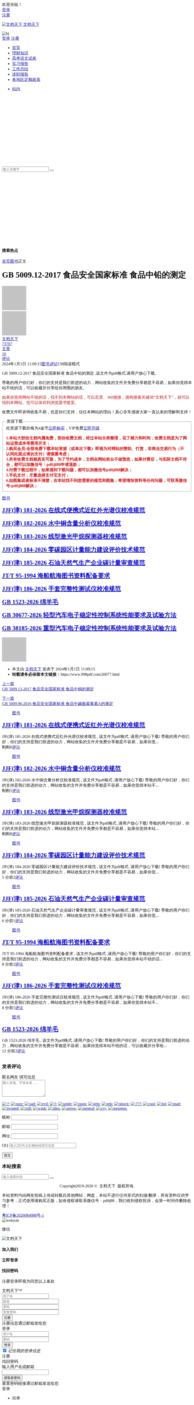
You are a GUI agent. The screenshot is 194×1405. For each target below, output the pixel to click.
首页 (16, 48)
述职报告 (20, 74)
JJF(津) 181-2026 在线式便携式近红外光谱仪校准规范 (73, 510)
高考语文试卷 (24, 58)
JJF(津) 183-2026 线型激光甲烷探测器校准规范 (64, 536)
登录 (6, 10)
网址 (6, 1136)
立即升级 (91, 428)
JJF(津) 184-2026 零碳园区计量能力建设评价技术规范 (73, 549)
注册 (6, 15)
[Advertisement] (102, 127)
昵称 (6, 1117)
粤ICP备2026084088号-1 (23, 1215)
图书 (14, 261)
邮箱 (6, 1126)
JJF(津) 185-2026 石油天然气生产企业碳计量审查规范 (73, 562)
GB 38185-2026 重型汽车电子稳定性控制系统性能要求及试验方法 (89, 628)
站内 (16, 89)
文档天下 (33, 669)
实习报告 (20, 63)
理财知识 (20, 53)
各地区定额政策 (26, 79)
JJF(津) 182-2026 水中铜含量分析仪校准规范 (61, 523)
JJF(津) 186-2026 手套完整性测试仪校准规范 (61, 588)
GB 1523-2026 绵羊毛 (30, 602)
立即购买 (56, 428)
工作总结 (20, 69)
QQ (5, 1145)
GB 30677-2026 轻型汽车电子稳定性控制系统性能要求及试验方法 (89, 615)
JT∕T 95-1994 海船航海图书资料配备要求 (56, 575)
